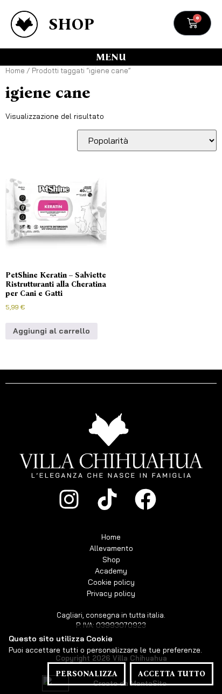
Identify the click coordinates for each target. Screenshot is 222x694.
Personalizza (86, 673)
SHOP (71, 24)
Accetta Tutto (171, 673)
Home (15, 70)
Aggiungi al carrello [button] (51, 331)
